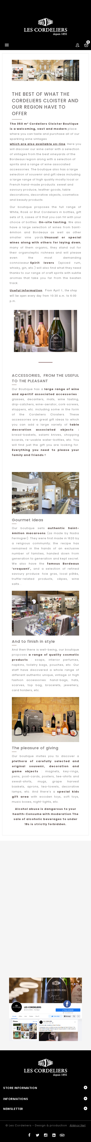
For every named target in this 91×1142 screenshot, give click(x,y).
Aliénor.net (77, 1125)
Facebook (29, 1134)
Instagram (46, 1134)
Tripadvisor (62, 1134)
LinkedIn (54, 1134)
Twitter (37, 1134)
